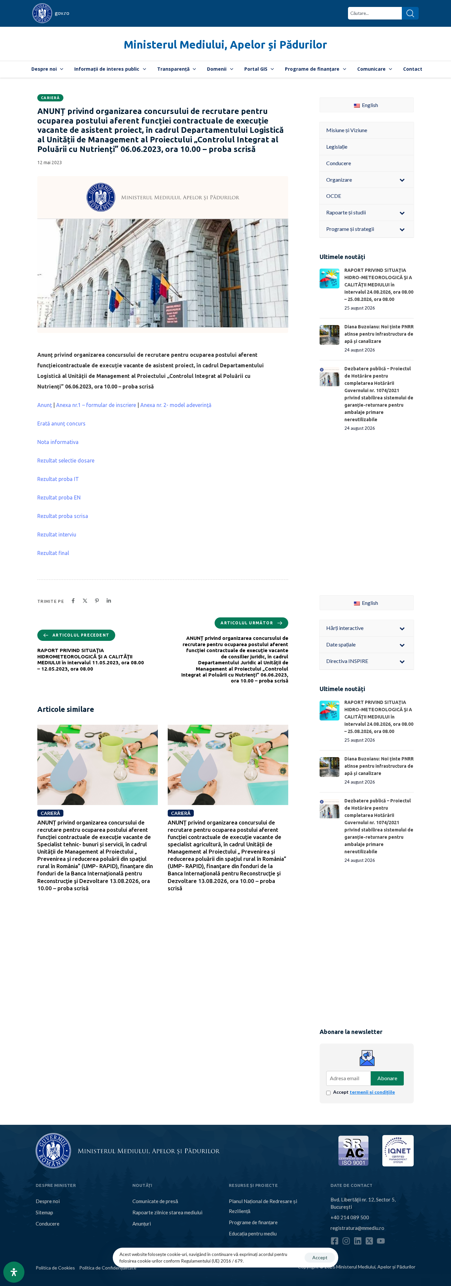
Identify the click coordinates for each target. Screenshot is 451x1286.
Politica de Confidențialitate (107, 1267)
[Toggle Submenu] (402, 180)
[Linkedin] (358, 1241)
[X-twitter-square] (369, 1241)
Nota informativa (58, 442)
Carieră (50, 98)
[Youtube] (381, 1241)
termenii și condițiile (372, 1092)
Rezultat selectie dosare (65, 460)
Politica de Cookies (55, 1267)
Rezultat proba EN (59, 497)
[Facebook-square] (334, 1241)
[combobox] (375, 13)
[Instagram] (346, 1241)
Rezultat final (53, 553)
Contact (412, 69)
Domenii (216, 69)
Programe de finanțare (312, 69)
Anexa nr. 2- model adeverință (175, 405)
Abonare (387, 1078)
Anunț (44, 405)
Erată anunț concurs (61, 423)
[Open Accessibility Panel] (13, 1272)
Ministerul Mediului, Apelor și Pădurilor (225, 44)
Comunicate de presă (155, 1201)
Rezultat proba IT (58, 479)
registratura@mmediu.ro (357, 1228)
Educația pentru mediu (253, 1233)
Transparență (173, 69)
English (369, 105)
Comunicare (371, 69)
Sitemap (44, 1212)
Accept (364, 1092)
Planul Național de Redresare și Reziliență (263, 1206)
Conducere (47, 1224)
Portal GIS (255, 69)
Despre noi (44, 69)
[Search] (410, 13)
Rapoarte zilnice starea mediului (167, 1212)
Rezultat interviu (56, 534)
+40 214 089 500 (349, 1217)
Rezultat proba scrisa (62, 516)
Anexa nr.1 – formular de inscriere (96, 405)
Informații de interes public (106, 69)
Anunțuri (141, 1224)
